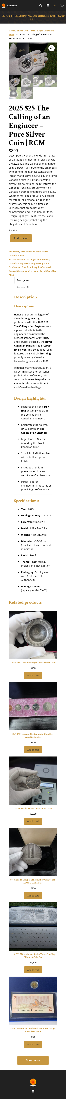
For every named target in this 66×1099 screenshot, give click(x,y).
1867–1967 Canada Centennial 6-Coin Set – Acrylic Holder (33, 735)
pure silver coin (30, 271)
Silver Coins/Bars (26, 30)
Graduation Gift (17, 267)
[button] (51, 48)
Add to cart (21, 238)
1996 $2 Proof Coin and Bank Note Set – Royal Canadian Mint (33, 1030)
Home (12, 30)
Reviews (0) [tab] (23, 287)
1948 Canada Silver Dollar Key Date (33, 808)
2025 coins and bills (30, 251)
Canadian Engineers (19, 263)
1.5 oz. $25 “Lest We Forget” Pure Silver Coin (33, 662)
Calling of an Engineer (37, 259)
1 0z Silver (14, 251)
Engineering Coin (40, 263)
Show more (33, 1060)
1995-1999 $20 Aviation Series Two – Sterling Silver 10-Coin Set (33, 956)
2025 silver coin (17, 259)
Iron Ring (32, 267)
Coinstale (12, 5)
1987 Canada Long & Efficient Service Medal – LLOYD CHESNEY (33, 881)
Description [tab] (23, 280)
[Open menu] (48, 6)
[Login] (55, 6)
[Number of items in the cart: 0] (62, 6)
